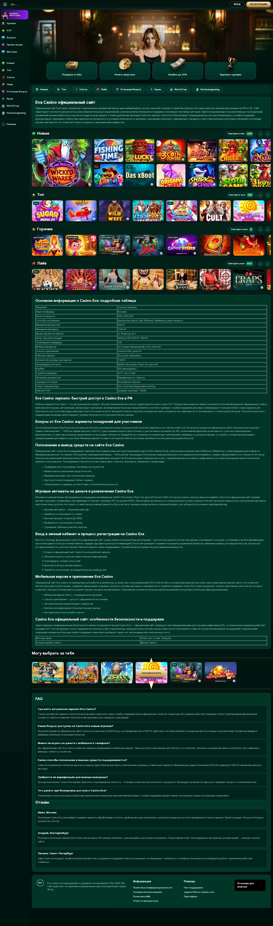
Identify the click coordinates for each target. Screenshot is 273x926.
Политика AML (142, 897)
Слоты (83, 89)
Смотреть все (240, 134)
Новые (44, 89)
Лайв (104, 89)
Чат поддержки (193, 888)
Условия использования (147, 892)
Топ (63, 89)
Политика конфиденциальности (152, 888)
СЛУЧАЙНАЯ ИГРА (151, 673)
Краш (158, 89)
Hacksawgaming (209, 89)
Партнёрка (190, 897)
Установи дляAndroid (245, 885)
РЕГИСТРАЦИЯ (258, 4)
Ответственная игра (145, 901)
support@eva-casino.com (199, 892)
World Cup (180, 89)
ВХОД (237, 4)
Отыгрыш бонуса (130, 89)
